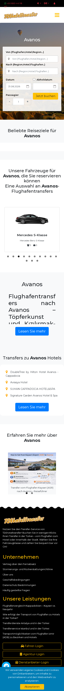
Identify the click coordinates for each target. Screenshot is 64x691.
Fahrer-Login (33, 646)
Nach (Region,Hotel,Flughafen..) (25, 64)
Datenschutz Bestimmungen (19, 585)
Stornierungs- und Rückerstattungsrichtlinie (28, 569)
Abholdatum (44, 79)
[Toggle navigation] (57, 15)
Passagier (12, 94)
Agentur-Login (33, 654)
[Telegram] (6, 666)
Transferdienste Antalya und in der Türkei (26, 623)
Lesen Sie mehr (32, 331)
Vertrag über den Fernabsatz (19, 564)
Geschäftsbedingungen (16, 579)
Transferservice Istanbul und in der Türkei (26, 628)
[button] (8, 256)
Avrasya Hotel (18, 382)
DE (45, 3)
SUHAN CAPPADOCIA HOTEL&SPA (32, 389)
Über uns (8, 574)
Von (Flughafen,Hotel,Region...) (25, 52)
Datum (10, 79)
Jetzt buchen (45, 96)
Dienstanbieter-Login (33, 662)
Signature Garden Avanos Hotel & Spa (33, 395)
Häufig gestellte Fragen (16, 590)
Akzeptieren (32, 686)
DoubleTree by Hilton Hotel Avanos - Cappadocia (32, 373)
